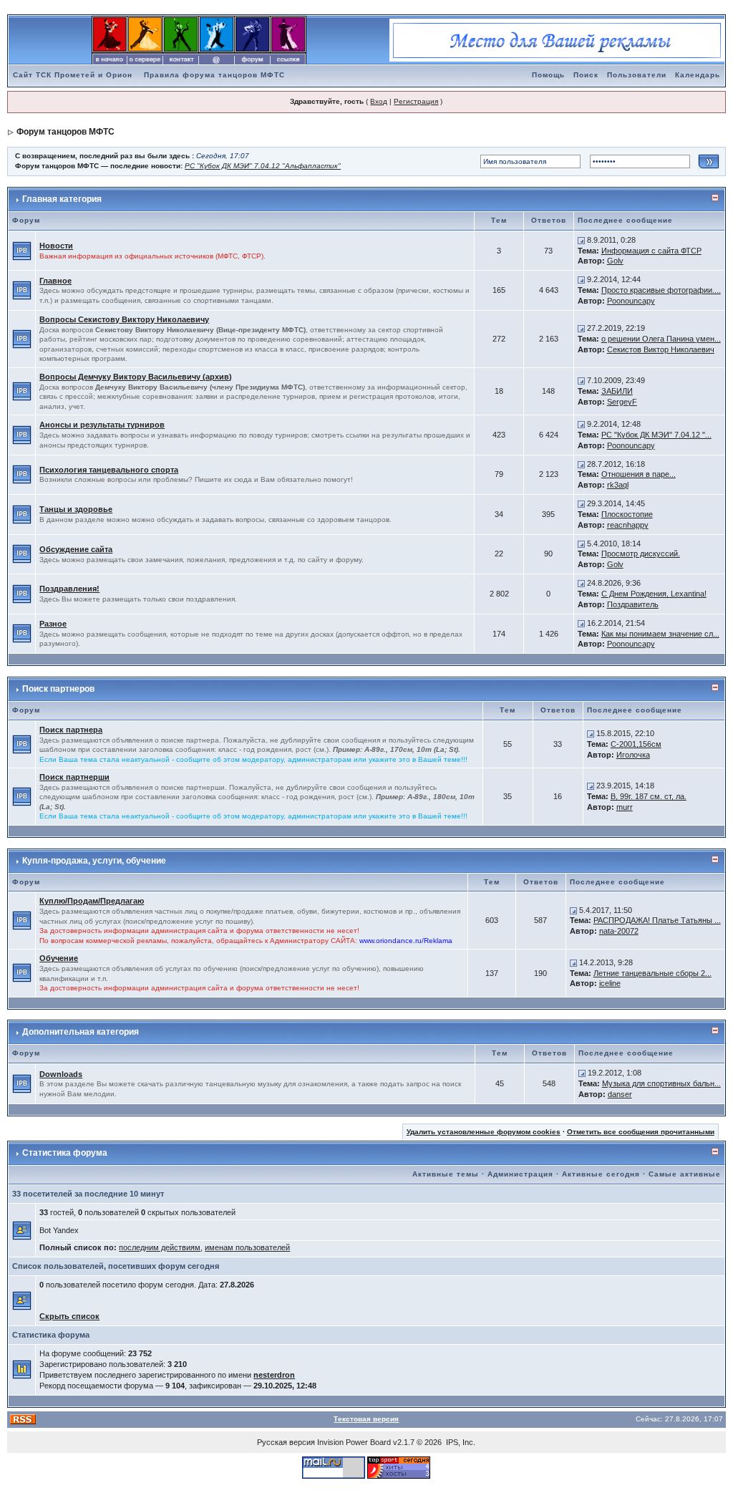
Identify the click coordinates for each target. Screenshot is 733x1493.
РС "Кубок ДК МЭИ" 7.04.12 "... (656, 434)
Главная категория (62, 199)
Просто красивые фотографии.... (661, 290)
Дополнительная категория (80, 1032)
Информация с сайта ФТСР (651, 250)
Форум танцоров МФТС (65, 132)
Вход (378, 101)
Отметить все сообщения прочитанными (640, 1132)
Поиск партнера (70, 729)
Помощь (548, 75)
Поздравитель (633, 604)
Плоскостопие (627, 514)
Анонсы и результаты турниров (102, 424)
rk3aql (617, 484)
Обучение (58, 958)
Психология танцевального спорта (108, 469)
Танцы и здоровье (75, 509)
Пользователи (636, 75)
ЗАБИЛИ (617, 391)
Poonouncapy (631, 300)
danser (620, 1094)
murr (624, 807)
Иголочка (633, 754)
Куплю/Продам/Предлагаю (91, 901)
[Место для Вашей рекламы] (556, 39)
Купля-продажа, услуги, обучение (94, 861)
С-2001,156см (636, 744)
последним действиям (159, 1247)
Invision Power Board (354, 1442)
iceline (610, 983)
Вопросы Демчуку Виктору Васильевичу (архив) (135, 376)
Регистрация (416, 101)
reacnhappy (628, 525)
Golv (615, 260)
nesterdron (274, 1375)
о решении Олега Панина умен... (661, 338)
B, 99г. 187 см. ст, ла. (648, 796)
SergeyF (622, 401)
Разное (53, 623)
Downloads (60, 1074)
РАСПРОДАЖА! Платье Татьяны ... (657, 920)
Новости (56, 245)
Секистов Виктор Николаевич (660, 349)
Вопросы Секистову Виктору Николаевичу (124, 319)
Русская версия (286, 1442)
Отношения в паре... (638, 474)
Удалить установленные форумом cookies (483, 1132)
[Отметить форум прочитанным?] (21, 250)
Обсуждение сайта (75, 549)
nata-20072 (619, 931)
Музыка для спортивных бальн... (661, 1083)
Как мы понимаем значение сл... (660, 633)
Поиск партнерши (74, 777)
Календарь (697, 75)
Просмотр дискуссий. (640, 553)
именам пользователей (247, 1247)
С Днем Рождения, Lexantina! (654, 593)
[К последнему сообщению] (581, 240)
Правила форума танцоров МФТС (214, 75)
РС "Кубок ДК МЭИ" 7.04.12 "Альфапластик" (263, 166)
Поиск (585, 75)
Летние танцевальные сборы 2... (652, 973)
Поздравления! (69, 588)
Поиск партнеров (58, 689)
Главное (55, 280)
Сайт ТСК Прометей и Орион (72, 75)
